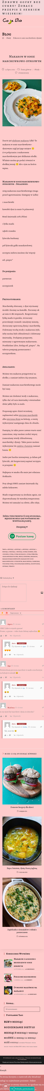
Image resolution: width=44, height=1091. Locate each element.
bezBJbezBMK (18, 1047)
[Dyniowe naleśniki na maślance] (8, 990)
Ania (14, 643)
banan (35, 1047)
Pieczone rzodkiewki (25, 976)
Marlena (25, 727)
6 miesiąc (32, 549)
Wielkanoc (28, 1043)
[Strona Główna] (3, 38)
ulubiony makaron (20, 140)
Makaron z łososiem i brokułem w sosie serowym (25, 962)
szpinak (5, 566)
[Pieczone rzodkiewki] (8, 978)
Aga (24, 688)
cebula (24, 1047)
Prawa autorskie (8, 1062)
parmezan (35, 561)
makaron (34, 556)
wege (27, 1047)
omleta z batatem (25, 446)
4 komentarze (32, 994)
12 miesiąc (25, 549)
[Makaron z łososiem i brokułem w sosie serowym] (8, 963)
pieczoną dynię (13, 419)
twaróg (11, 566)
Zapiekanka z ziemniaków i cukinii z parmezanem (22, 931)
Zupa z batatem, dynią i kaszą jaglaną (22, 868)
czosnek (5, 554)
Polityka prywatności (24, 1088)
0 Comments (28, 980)
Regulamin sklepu (35, 1062)
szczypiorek (35, 564)
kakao (31, 1047)
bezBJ (25, 552)
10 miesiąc (9, 549)
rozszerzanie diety (18, 1027)
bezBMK (30, 552)
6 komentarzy (23, 73)
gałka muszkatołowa (10, 556)
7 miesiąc (32, 1033)
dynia (11, 554)
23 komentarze (29, 969)
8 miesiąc (12, 552)
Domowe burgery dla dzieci (22, 807)
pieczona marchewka (22, 564)
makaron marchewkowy (11, 559)
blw (35, 552)
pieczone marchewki (28, 415)
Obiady (36, 69)
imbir (21, 556)
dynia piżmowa (32, 554)
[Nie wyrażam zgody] (35, 1089)
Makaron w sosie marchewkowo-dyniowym (28, 38)
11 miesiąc (17, 549)
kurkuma (26, 556)
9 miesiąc (19, 552)
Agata (24, 646)
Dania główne (26, 69)
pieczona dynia (8, 564)
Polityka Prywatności (21, 1062)
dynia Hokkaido (20, 554)
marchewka (27, 561)
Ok (12, 1088)
